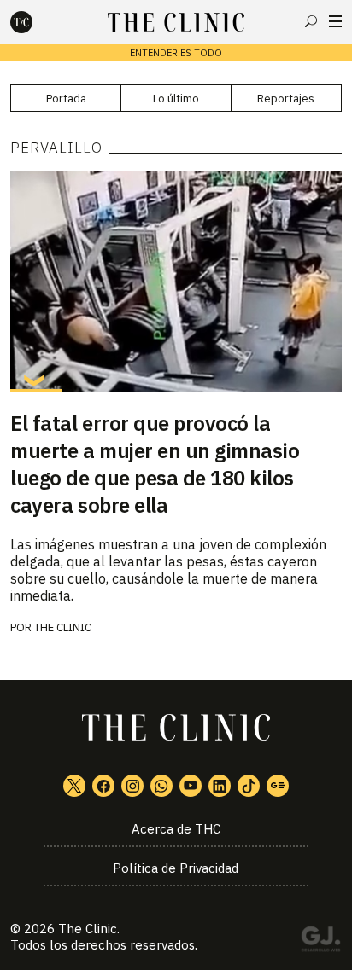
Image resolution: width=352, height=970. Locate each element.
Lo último (176, 98)
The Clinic (62, 627)
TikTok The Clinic (249, 786)
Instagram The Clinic (132, 786)
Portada (66, 98)
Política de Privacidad (175, 868)
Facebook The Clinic (103, 786)
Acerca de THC (176, 829)
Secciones (335, 21)
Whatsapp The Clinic (161, 786)
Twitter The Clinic (74, 786)
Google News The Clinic (278, 786)
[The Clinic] (36, 22)
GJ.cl (320, 942)
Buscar (311, 21)
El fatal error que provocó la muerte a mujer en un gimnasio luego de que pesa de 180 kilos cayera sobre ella (154, 464)
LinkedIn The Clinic (219, 786)
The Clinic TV (190, 786)
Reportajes (285, 98)
